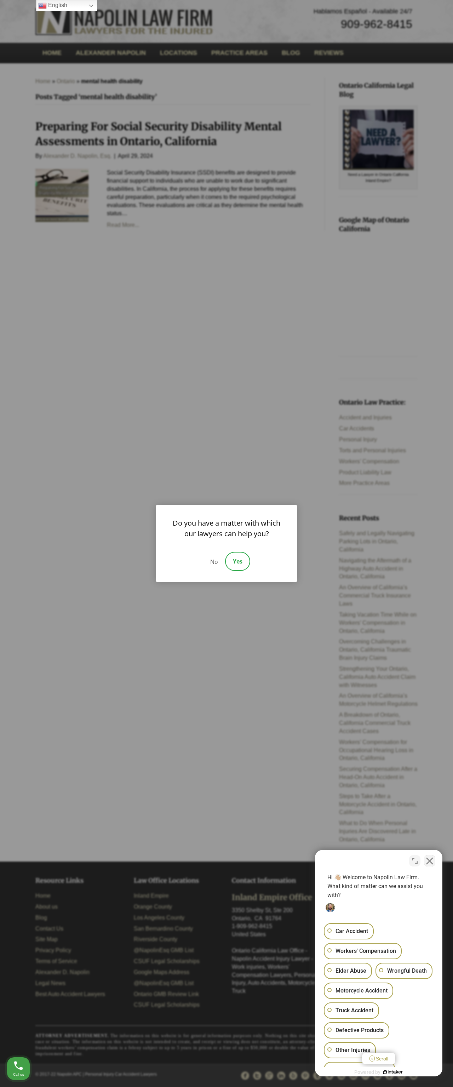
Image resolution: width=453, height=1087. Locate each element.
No (214, 562)
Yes (237, 561)
